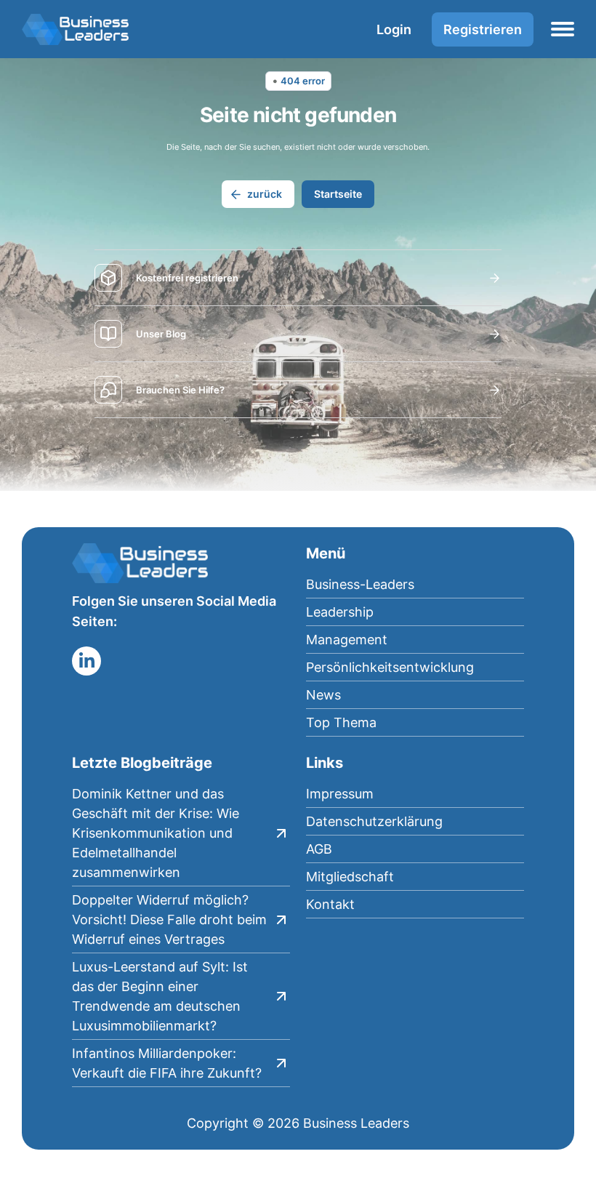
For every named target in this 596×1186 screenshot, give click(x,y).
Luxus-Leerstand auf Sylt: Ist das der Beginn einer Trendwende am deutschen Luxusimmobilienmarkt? (160, 996)
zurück (264, 194)
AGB (319, 849)
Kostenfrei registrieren (187, 278)
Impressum (340, 793)
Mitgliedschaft (350, 876)
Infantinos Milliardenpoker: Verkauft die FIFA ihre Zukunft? (167, 1063)
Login (393, 29)
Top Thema (341, 722)
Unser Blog (161, 334)
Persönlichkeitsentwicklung (390, 667)
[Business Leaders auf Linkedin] (86, 661)
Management (346, 639)
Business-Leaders (360, 584)
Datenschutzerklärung (374, 821)
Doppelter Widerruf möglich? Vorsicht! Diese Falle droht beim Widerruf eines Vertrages (169, 919)
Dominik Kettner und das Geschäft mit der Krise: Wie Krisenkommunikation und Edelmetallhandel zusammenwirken (155, 833)
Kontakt (330, 904)
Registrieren (482, 29)
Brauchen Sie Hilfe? (180, 390)
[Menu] (562, 29)
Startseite (338, 194)
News (323, 694)
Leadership (340, 612)
